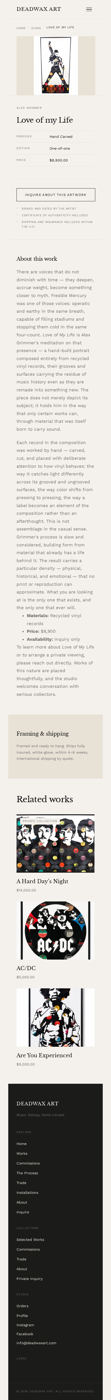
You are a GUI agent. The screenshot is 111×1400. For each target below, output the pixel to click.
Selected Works (30, 1240)
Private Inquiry (30, 1279)
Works (22, 1153)
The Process (27, 1173)
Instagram (25, 1325)
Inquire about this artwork (56, 195)
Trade (21, 1183)
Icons (36, 28)
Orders (22, 1306)
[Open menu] (90, 9)
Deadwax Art (39, 9)
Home (21, 28)
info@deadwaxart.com (36, 1343)
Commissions (28, 1163)
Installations (27, 1192)
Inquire (23, 1212)
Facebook (25, 1334)
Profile (22, 1316)
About (22, 1202)
